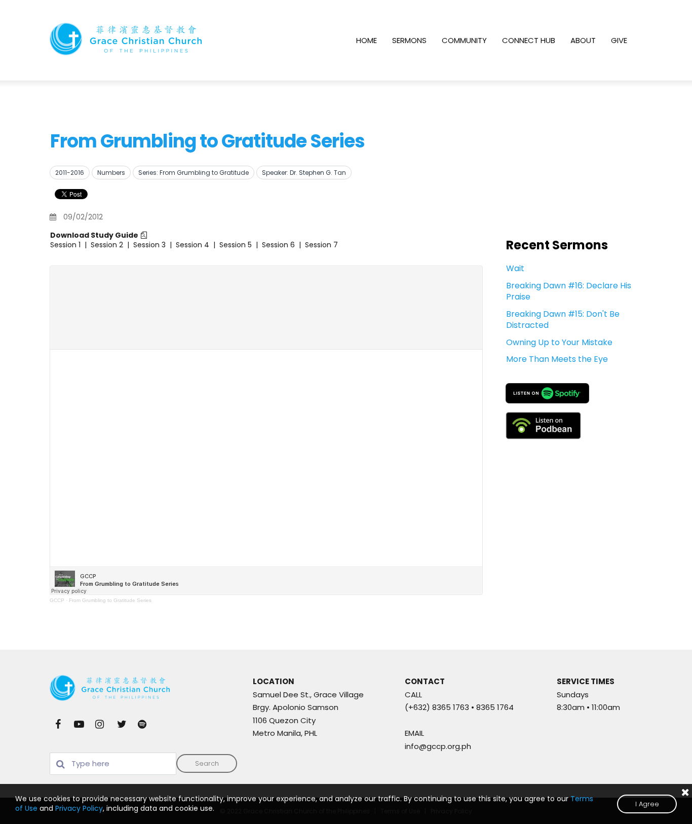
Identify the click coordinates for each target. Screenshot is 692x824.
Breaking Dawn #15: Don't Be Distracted (563, 319)
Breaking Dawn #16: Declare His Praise (568, 291)
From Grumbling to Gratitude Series (110, 600)
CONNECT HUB (528, 40)
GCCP (57, 600)
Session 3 (149, 245)
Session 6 (278, 245)
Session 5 (235, 245)
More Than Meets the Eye (557, 359)
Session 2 (107, 245)
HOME (366, 40)
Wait (515, 268)
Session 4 (192, 245)
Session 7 (321, 245)
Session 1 (65, 245)
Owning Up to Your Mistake (559, 342)
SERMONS (409, 40)
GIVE (619, 40)
